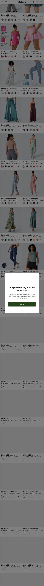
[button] (22, 281)
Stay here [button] (13, 294)
